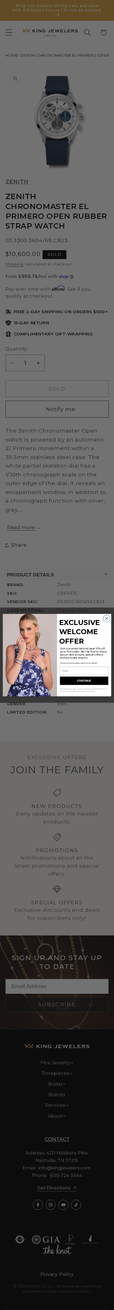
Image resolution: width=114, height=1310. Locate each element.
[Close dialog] (106, 618)
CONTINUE (84, 680)
